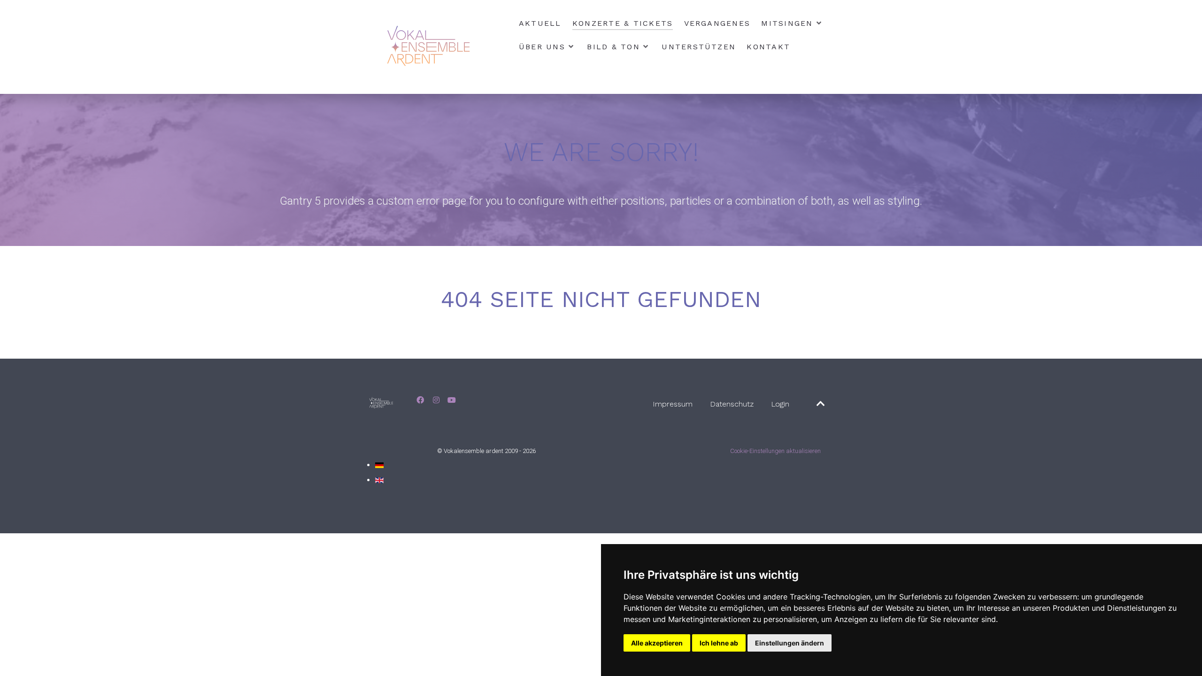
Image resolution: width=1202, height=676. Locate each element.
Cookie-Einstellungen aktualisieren (775, 450)
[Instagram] (437, 400)
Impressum (673, 403)
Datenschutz (732, 403)
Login (780, 403)
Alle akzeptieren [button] (657, 643)
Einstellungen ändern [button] (789, 643)
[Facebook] (421, 400)
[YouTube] (452, 400)
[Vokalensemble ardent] (430, 47)
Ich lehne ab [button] (719, 643)
